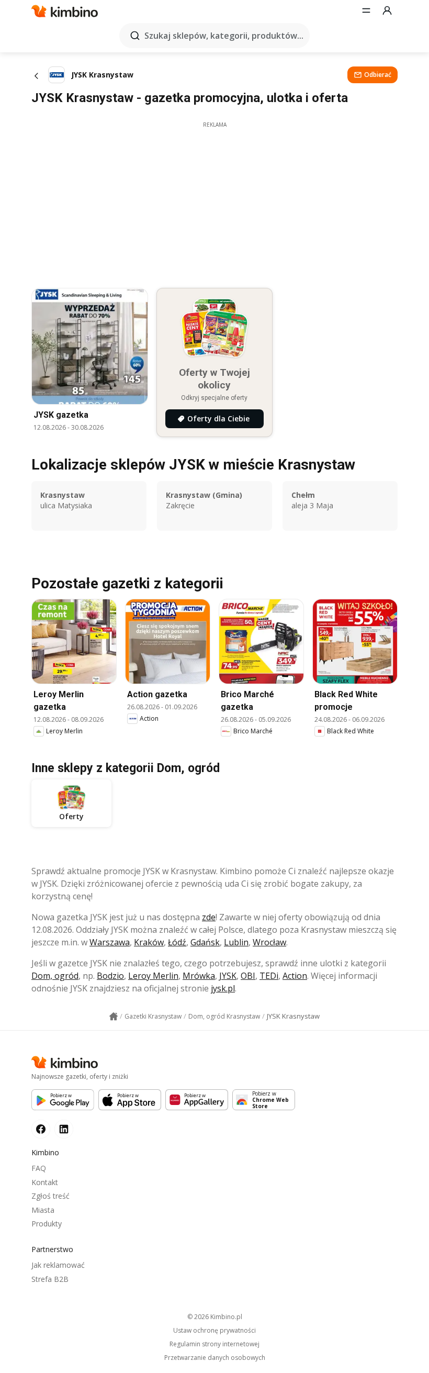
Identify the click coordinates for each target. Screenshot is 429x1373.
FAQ (38, 1168)
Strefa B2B (50, 1279)
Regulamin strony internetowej (214, 1344)
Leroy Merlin (153, 975)
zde (209, 917)
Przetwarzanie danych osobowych (214, 1358)
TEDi (268, 975)
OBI (248, 975)
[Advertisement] (214, 202)
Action (295, 975)
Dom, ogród (54, 975)
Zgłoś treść (50, 1196)
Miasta (42, 1210)
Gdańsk (205, 942)
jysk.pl (223, 988)
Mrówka (199, 975)
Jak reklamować (58, 1265)
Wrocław (269, 942)
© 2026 (214, 1316)
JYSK (227, 975)
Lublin (236, 942)
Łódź (177, 942)
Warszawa (109, 942)
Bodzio (110, 975)
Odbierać (377, 74)
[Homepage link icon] (113, 1016)
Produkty (46, 1224)
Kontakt (44, 1182)
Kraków (149, 942)
